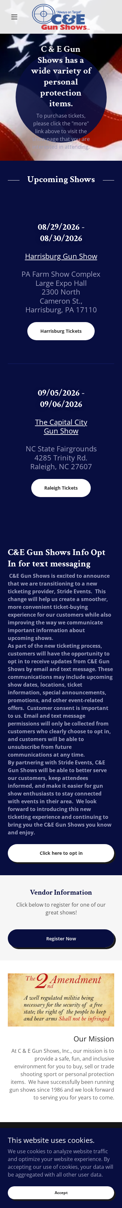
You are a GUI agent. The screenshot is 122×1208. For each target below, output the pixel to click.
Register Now (61, 938)
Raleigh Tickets (61, 488)
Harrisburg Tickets (61, 331)
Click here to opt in (61, 853)
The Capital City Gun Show (61, 426)
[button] (16, 16)
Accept (61, 1192)
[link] (61, 17)
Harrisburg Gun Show (61, 256)
